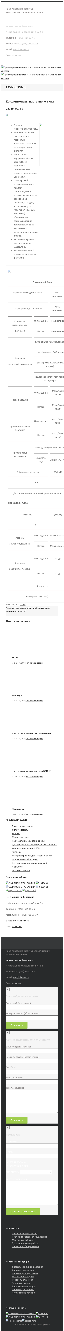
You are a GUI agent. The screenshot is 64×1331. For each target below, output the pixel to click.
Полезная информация (23, 1293)
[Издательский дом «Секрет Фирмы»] (14, 890)
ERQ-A (15, 657)
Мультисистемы (20, 837)
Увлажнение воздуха (23, 1276)
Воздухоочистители (22, 826)
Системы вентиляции (23, 1270)
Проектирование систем (24, 1233)
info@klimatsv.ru (21, 49)
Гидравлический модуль (25, 859)
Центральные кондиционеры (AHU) (30, 863)
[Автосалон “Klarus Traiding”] (42, 887)
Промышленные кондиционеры (28, 841)
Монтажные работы (22, 1240)
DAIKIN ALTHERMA (21, 870)
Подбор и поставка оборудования (29, 1237)
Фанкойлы (18, 809)
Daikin (22, 604)
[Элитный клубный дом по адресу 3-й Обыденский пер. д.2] (21, 887)
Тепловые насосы (21, 1283)
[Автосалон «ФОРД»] (29, 890)
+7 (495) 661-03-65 (25, 38)
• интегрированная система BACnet (31, 733)
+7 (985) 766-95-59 (28, 43)
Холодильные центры (23, 1286)
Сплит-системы (20, 830)
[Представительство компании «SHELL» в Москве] (42, 883)
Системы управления (23, 1289)
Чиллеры (17, 695)
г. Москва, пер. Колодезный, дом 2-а (24, 32)
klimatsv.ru (17, 55)
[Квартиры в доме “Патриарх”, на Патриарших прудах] (21, 883)
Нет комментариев (34, 663)
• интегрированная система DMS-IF (31, 771)
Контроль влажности (23, 1280)
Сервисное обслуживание (25, 1246)
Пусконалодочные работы (25, 1243)
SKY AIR (16, 833)
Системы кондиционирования (27, 1267)
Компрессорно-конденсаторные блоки (32, 855)
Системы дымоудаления (25, 1273)
